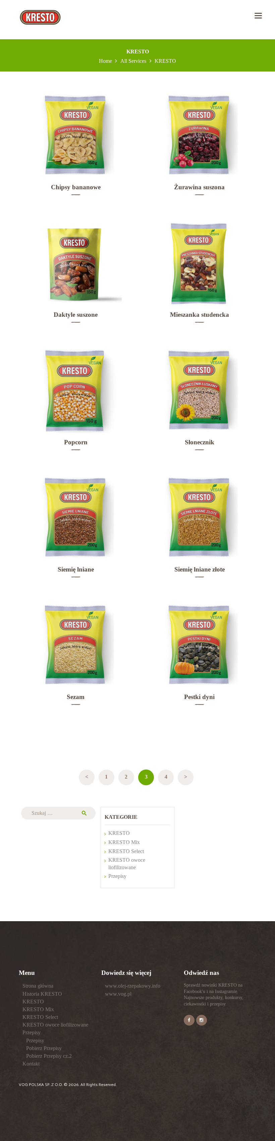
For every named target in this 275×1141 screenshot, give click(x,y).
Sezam (76, 696)
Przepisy (117, 876)
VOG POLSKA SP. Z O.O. (41, 1084)
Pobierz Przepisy (44, 1048)
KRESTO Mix (124, 842)
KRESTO (119, 833)
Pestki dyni (199, 696)
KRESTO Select (126, 851)
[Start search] (178, 599)
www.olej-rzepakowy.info (132, 986)
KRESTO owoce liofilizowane (55, 1025)
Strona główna (37, 986)
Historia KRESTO (42, 994)
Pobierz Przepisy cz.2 (49, 1056)
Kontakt (31, 1063)
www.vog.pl (118, 994)
